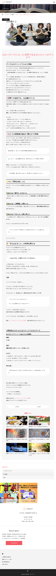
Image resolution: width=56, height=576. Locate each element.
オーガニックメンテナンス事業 (22, 398)
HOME (2, 553)
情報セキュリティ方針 (7, 559)
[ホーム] (2, 14)
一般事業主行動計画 (6, 557)
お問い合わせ (5, 564)
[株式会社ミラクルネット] (7, 2)
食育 (4, 477)
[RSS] (27, 571)
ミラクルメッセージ (7, 470)
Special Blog (14, 543)
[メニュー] (54, 2)
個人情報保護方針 (6, 561)
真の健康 (5, 19)
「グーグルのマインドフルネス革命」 (17, 320)
